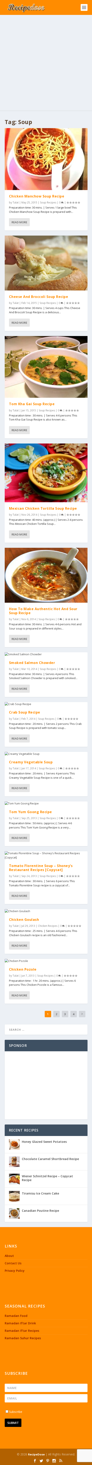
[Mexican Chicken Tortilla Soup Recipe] (46, 473)
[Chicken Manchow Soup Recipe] (46, 159)
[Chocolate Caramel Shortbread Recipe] (14, 1161)
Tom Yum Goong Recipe (30, 812)
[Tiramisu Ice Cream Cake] (14, 1196)
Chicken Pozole (23, 969)
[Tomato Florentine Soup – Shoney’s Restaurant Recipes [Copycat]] (46, 855)
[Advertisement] (46, 63)
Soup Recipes (48, 202)
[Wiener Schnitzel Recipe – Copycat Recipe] (14, 1179)
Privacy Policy (15, 1271)
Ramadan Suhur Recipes (23, 1338)
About (9, 1256)
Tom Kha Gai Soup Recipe (32, 404)
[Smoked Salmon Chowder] (46, 654)
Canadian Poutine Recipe (40, 1211)
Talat (16, 202)
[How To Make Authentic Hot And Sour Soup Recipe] (46, 575)
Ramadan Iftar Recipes (22, 1331)
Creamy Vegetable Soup (31, 762)
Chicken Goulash (24, 919)
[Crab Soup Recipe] (46, 704)
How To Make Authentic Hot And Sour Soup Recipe (43, 611)
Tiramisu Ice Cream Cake (40, 1193)
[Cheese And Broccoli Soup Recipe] (46, 263)
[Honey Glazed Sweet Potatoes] (14, 1144)
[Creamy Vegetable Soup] (46, 754)
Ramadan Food (16, 1316)
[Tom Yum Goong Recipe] (46, 803)
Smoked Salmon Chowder (32, 662)
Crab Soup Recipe (24, 712)
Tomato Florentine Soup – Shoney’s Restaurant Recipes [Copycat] (41, 867)
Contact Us (13, 1263)
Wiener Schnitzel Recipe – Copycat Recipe (47, 1178)
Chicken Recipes (47, 926)
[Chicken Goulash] (46, 911)
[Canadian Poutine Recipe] (14, 1213)
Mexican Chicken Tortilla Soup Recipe (43, 508)
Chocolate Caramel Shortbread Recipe (50, 1159)
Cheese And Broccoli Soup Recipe (38, 296)
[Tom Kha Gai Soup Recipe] (46, 367)
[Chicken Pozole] (46, 961)
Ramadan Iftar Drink (20, 1323)
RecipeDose (36, 1454)
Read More (19, 222)
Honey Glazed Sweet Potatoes (44, 1142)
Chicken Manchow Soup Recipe (36, 196)
